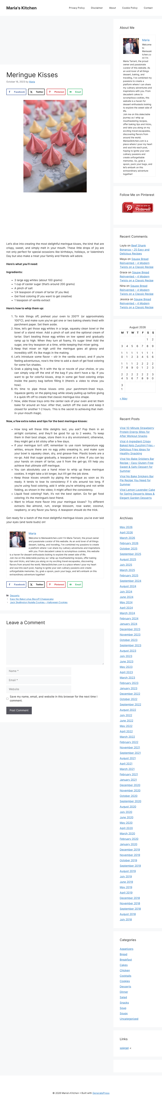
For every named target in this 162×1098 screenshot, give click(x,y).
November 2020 (130, 790)
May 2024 (126, 602)
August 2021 (128, 758)
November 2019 (130, 855)
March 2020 (127, 833)
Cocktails (125, 975)
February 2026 (129, 543)
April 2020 (126, 828)
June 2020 (126, 817)
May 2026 (126, 527)
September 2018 (130, 908)
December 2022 (130, 693)
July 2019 (126, 876)
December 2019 (130, 849)
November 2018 (130, 903)
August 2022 (128, 709)
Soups (124, 1013)
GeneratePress (101, 1093)
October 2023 (128, 640)
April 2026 (126, 532)
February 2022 (129, 742)
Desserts (14, 595)
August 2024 (128, 586)
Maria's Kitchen (21, 8)
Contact (148, 7)
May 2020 (126, 822)
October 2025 (128, 548)
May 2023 (126, 666)
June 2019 (126, 881)
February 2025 (129, 575)
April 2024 (126, 607)
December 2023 (130, 629)
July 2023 (126, 656)
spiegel (124, 1048)
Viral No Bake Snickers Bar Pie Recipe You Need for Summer (137, 480)
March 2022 (127, 736)
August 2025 (128, 559)
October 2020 (128, 795)
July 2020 (126, 812)
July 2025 (126, 564)
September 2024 (130, 580)
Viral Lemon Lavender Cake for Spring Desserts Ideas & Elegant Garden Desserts (137, 493)
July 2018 (126, 919)
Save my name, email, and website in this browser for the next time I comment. (53, 698)
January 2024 (128, 623)
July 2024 (126, 591)
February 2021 (129, 774)
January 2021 (128, 779)
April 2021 (126, 763)
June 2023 (126, 661)
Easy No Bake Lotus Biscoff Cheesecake (31, 599)
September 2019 (130, 865)
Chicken (125, 970)
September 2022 (130, 704)
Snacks (124, 1002)
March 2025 (127, 570)
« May (123, 398)
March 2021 (127, 769)
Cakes (124, 965)
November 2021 (130, 747)
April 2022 (126, 731)
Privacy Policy (77, 7)
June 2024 (126, 597)
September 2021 (130, 752)
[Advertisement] (55, 41)
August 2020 (128, 806)
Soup (123, 1008)
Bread (123, 954)
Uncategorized (129, 1018)
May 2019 (126, 887)
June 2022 (126, 720)
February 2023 (129, 683)
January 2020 (128, 844)
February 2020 (129, 838)
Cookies (125, 981)
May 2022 (126, 726)
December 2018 (130, 898)
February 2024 (129, 618)
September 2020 (130, 801)
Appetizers (126, 948)
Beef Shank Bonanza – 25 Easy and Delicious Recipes (135, 249)
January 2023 (128, 688)
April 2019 (126, 892)
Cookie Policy (129, 7)
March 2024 (127, 613)
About (112, 7)
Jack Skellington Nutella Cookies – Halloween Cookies (39, 602)
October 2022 (128, 699)
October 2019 (128, 860)
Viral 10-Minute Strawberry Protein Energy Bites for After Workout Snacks (137, 432)
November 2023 (130, 634)
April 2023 (126, 672)
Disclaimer (97, 7)
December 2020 (130, 785)
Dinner (124, 991)
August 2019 (128, 871)
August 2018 (128, 914)
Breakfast (126, 959)
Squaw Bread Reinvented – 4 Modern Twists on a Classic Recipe (136, 263)
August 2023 (128, 650)
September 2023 (130, 645)
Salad (123, 997)
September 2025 (130, 554)
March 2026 (127, 537)
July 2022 (126, 715)
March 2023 (127, 677)
